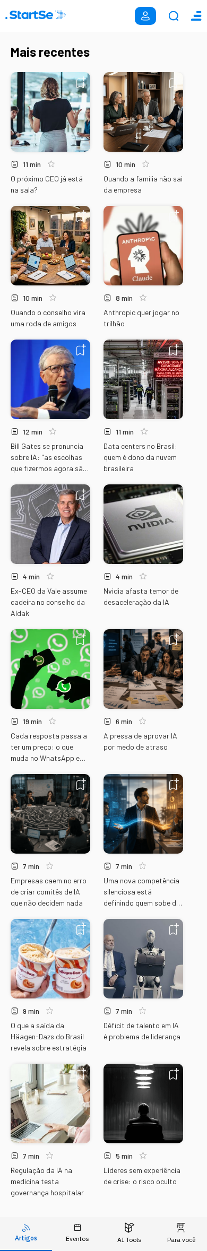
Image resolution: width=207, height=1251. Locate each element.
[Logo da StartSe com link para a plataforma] (35, 16)
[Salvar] (81, 82)
